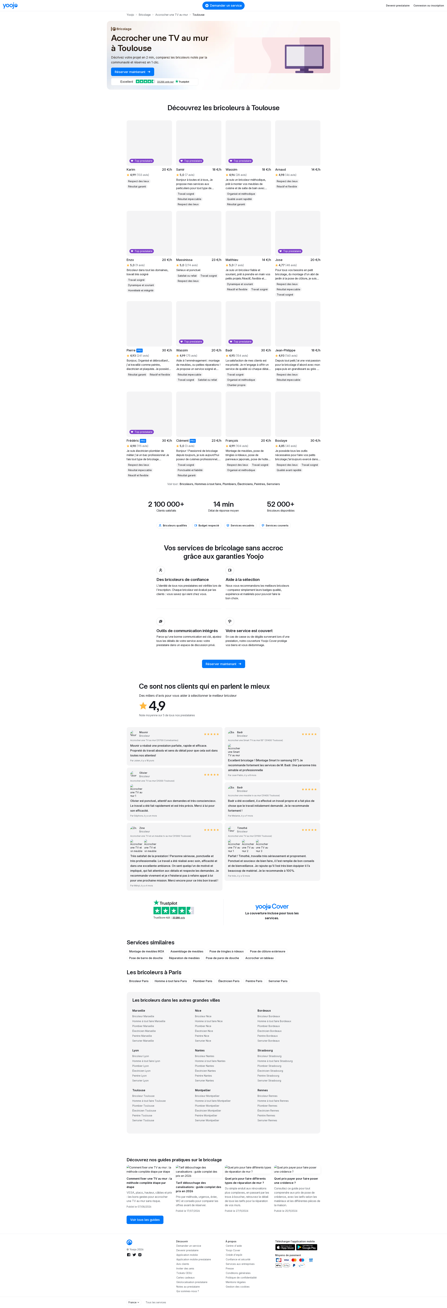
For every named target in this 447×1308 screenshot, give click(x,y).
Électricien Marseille (144, 1030)
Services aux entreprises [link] (240, 1263)
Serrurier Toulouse (143, 1120)
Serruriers (273, 484)
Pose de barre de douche (146, 958)
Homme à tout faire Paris (171, 981)
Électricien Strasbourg (270, 1070)
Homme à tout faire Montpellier (213, 1100)
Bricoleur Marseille (143, 1016)
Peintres (259, 484)
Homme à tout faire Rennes (273, 1100)
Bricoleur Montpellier (207, 1095)
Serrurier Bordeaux (269, 1040)
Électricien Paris (228, 981)
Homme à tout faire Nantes (210, 1060)
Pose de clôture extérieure (267, 951)
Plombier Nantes (204, 1065)
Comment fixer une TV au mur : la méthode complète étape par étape (149, 1183)
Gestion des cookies (238, 1286)
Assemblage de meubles (186, 951)
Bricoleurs (186, 484)
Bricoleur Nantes (204, 1056)
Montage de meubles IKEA (146, 951)
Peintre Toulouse (142, 1115)
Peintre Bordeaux (268, 1035)
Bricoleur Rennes (267, 1095)
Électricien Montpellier (208, 1110)
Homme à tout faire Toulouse (149, 1100)
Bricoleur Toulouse (143, 1095)
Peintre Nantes (203, 1075)
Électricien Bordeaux (270, 1030)
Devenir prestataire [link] (187, 1250)
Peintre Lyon (139, 1075)
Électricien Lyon (141, 1070)
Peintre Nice (202, 1035)
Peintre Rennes (266, 1115)
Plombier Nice (203, 1026)
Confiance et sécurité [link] (238, 1259)
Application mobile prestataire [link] (193, 1259)
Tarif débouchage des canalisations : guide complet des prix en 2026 (198, 1187)
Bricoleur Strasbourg (269, 1056)
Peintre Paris (254, 981)
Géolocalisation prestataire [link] (191, 1282)
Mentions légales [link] (236, 1282)
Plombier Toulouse (143, 1105)
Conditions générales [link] (238, 1272)
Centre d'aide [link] (234, 1245)
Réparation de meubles (184, 958)
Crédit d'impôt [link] (234, 1254)
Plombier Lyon (140, 1065)
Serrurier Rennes (267, 1120)
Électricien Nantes (205, 1070)
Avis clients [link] (182, 1263)
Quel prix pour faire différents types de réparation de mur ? (245, 1181)
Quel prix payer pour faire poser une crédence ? (296, 1181)
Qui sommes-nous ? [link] (187, 1291)
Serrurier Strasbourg (269, 1080)
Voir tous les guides (145, 1220)
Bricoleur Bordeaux (269, 1016)
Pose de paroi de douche (222, 958)
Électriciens (245, 484)
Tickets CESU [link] (184, 1272)
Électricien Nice (204, 1030)
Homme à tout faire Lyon (146, 1060)
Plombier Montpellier (207, 1105)
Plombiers (229, 484)
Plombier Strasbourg (269, 1065)
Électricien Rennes (268, 1110)
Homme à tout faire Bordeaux (274, 1021)
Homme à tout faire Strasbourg (275, 1060)
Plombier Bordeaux (269, 1026)
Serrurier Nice (203, 1040)
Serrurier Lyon (140, 1080)
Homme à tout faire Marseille (148, 1021)
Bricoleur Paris (138, 981)
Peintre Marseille (142, 1035)
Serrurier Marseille (143, 1040)
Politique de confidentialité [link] (241, 1277)
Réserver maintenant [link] (130, 72)
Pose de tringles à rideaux (227, 951)
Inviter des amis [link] (185, 1268)
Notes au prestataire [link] (188, 1286)
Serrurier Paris (278, 981)
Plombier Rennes (267, 1105)
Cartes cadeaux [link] (185, 1277)
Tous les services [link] (156, 1302)
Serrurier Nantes (204, 1080)
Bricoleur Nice (203, 1016)
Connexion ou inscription (428, 5)
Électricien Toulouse (144, 1110)
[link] (129, 1242)
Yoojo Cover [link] (233, 1250)
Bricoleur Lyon (140, 1056)
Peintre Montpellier (206, 1115)
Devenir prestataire (398, 5)
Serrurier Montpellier (207, 1120)
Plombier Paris (202, 981)
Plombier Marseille (143, 1026)
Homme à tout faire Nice (209, 1021)
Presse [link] (230, 1268)
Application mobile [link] (187, 1254)
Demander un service (226, 5)
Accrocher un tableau (259, 958)
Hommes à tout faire (208, 484)
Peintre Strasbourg (268, 1075)
